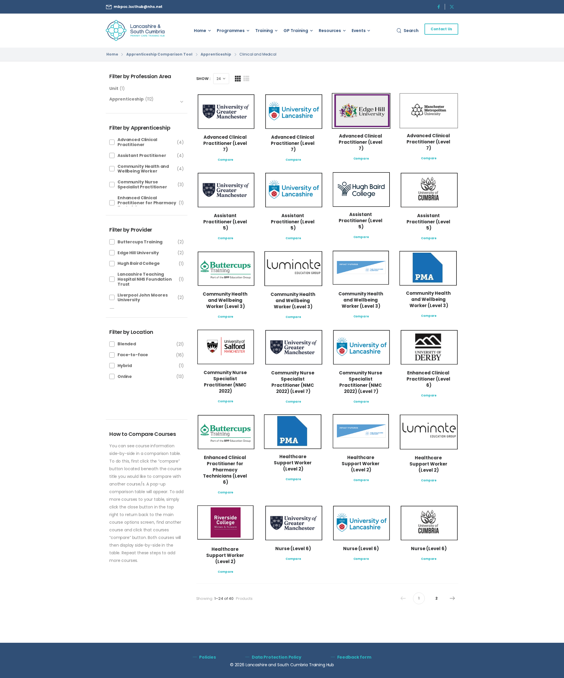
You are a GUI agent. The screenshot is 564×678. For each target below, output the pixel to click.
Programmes (231, 31)
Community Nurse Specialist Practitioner (142, 184)
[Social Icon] (438, 6)
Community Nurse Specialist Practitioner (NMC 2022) (226, 381)
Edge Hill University (138, 253)
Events (358, 31)
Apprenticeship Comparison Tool (159, 54)
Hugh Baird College (139, 263)
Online (125, 376)
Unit (113, 88)
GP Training (295, 31)
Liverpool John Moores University (143, 297)
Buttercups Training (140, 242)
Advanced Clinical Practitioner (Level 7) (225, 143)
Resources (330, 31)
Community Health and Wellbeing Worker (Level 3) (225, 300)
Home (200, 31)
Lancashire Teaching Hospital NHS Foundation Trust (145, 279)
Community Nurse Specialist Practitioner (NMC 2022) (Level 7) (293, 382)
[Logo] (135, 30)
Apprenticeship (216, 54)
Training (264, 31)
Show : (203, 78)
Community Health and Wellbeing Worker (143, 168)
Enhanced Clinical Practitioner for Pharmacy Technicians (147, 203)
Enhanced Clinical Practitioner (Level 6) (429, 379)
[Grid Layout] (238, 78)
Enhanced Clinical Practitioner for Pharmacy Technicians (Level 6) (225, 469)
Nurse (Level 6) (293, 548)
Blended (127, 344)
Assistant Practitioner (142, 155)
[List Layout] (246, 78)
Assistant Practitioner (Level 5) (225, 221)
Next (452, 598)
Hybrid (125, 366)
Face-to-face (133, 355)
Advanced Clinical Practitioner (137, 142)
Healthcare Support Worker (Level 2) (293, 462)
